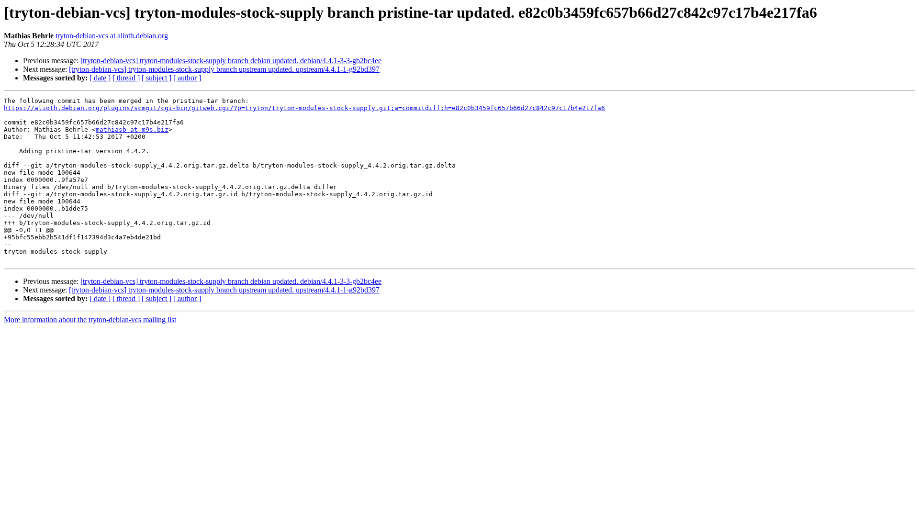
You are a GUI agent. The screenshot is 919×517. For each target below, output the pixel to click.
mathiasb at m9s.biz (132, 129)
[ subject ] (156, 78)
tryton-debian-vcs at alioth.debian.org (112, 36)
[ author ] (187, 78)
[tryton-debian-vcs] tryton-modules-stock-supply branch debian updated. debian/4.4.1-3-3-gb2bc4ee (230, 60)
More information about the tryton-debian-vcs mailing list (90, 319)
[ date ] (100, 78)
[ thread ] (126, 78)
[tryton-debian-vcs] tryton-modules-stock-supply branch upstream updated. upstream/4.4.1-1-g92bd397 (224, 69)
